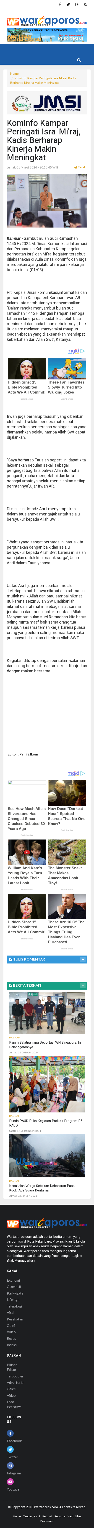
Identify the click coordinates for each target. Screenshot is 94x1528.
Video (11, 1332)
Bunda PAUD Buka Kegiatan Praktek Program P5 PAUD (45, 1123)
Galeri (11, 1389)
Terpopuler (15, 1376)
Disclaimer (47, 1521)
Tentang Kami (31, 1516)
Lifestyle (13, 1300)
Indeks (12, 1345)
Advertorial (15, 1382)
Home (14, 73)
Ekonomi (13, 1280)
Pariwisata (15, 1293)
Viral (10, 1312)
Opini (11, 1325)
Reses (11, 1338)
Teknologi (14, 1306)
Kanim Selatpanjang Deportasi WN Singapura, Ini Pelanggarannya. (45, 1045)
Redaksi (47, 1516)
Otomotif (14, 1287)
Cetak (81, 167)
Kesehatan (15, 1319)
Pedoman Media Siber (68, 1516)
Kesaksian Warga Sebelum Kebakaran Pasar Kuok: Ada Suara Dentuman (42, 1188)
